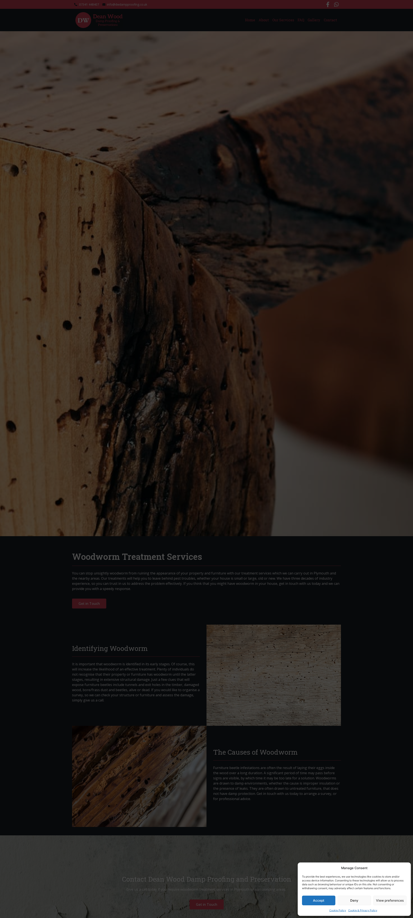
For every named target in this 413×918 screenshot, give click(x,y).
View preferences (390, 900)
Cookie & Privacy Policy (362, 910)
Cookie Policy (337, 910)
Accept (318, 900)
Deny (354, 900)
